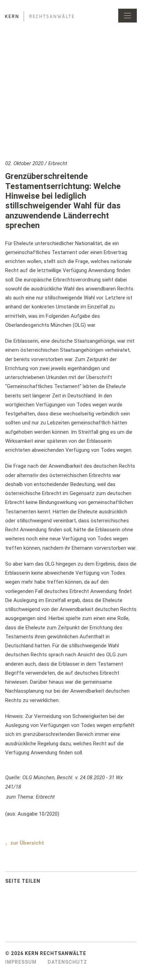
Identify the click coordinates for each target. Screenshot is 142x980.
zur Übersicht (27, 843)
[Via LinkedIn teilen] (69, 883)
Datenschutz (67, 962)
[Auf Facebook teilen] (56, 883)
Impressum (21, 962)
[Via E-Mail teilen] (83, 883)
